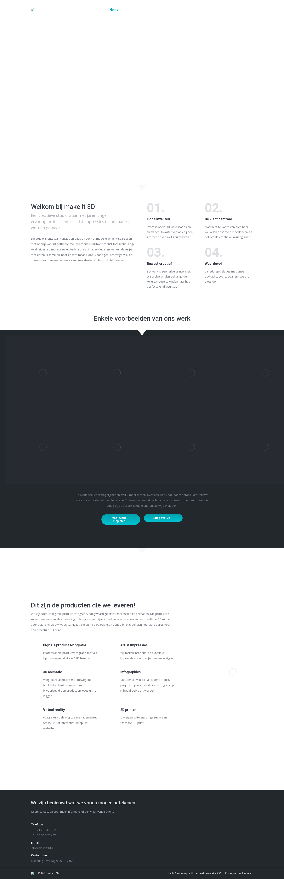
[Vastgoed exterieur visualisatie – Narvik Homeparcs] (43, 447)
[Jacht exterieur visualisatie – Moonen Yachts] (191, 373)
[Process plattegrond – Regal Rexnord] (43, 373)
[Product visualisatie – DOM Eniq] (233, 672)
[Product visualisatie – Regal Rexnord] (117, 447)
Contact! (200, 833)
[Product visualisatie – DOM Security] (191, 447)
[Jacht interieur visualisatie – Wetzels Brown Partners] (117, 373)
